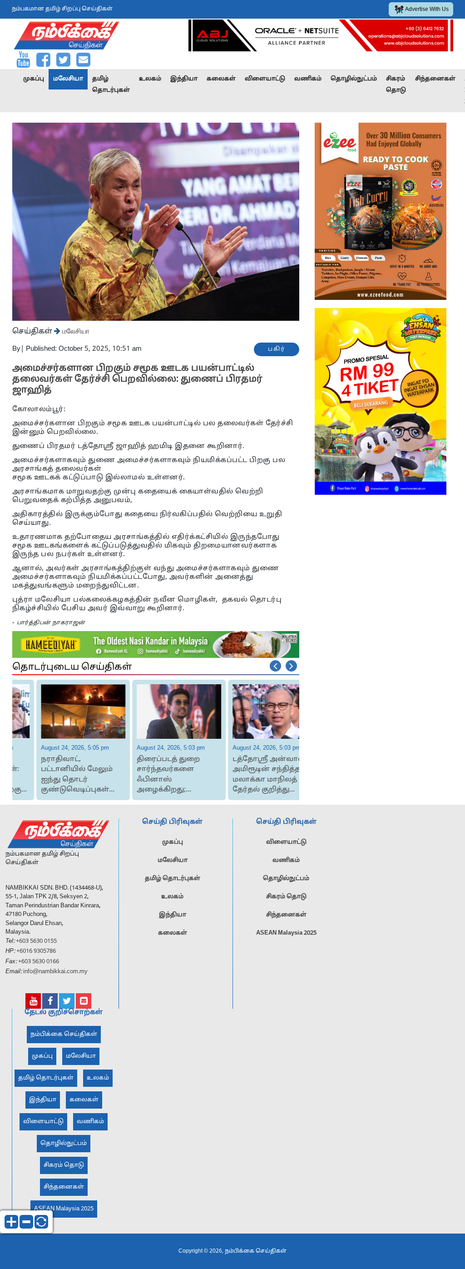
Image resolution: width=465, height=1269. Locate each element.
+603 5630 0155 (36, 941)
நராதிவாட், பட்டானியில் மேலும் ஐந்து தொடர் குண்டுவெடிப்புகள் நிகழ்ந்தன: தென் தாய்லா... (53, 775)
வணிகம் (308, 79)
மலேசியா (68, 79)
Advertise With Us (427, 9)
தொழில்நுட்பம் (354, 79)
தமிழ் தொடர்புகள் (111, 84)
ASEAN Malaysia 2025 (286, 933)
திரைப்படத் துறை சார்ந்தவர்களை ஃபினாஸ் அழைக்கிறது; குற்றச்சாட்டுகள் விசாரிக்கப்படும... (146, 775)
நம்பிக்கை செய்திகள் (63, 1034)
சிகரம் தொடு (396, 84)
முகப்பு (33, 79)
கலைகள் (221, 79)
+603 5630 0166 (38, 961)
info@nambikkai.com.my (55, 971)
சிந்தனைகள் (435, 79)
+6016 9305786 (35, 951)
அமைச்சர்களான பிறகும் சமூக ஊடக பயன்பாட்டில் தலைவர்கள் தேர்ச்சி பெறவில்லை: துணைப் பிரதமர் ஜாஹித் (137, 379)
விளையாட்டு (265, 79)
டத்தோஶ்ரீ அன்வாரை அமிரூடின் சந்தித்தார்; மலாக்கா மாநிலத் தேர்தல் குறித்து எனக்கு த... (248, 775)
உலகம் (150, 79)
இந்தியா (184, 79)
